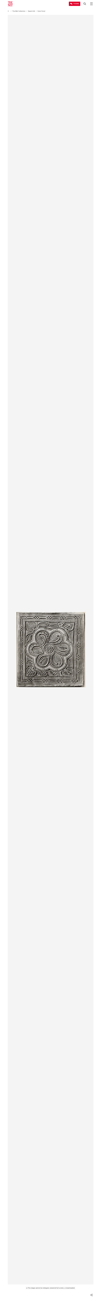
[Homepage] (10, 3)
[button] (91, 1295)
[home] (9, 11)
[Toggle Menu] (91, 4)
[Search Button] (85, 4)
